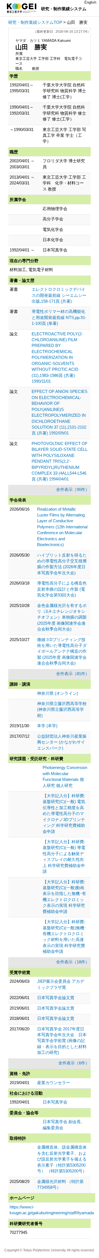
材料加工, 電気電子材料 (31, 269)
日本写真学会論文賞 (55, 997)
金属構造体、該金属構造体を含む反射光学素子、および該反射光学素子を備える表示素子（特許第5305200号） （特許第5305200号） (62, 1159)
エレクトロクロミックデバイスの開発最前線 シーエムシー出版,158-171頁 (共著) (59, 295)
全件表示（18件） (72, 961)
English (90, 2)
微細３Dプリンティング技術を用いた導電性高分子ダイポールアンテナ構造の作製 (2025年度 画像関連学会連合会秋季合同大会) (62, 651)
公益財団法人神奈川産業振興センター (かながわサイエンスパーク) (62, 742)
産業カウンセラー (53, 1082)
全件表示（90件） (72, 489)
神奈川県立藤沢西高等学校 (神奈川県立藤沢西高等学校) (62, 709)
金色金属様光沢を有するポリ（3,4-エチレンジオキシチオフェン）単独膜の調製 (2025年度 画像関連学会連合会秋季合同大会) (62, 617)
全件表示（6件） (73, 1063)
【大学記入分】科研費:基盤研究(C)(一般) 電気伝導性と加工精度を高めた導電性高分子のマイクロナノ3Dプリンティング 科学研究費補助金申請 (64, 813)
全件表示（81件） (72, 673)
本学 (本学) (47, 725)
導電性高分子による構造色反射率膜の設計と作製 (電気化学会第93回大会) (62, 589)
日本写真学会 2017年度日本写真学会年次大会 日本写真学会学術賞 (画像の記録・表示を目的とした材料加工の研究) (62, 1041)
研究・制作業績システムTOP (35, 22)
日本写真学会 (55, 1102)
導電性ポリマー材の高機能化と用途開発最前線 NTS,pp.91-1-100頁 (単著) (59, 317)
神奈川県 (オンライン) (57, 693)
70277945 (18, 1232)
